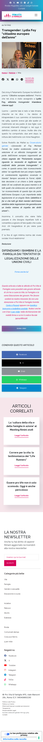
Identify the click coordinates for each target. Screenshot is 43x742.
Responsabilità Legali (9, 710)
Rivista (7, 6)
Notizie (12, 73)
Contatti (21, 9)
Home (4, 73)
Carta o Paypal (12, 305)
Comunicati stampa (11, 632)
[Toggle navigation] (36, 14)
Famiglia (7, 584)
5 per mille (15, 312)
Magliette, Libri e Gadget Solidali (24, 6)
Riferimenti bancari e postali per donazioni (16, 706)
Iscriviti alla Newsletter (29, 79)
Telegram (23, 388)
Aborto (7, 613)
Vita (19, 73)
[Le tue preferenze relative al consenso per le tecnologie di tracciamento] (39, 738)
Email (23, 371)
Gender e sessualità (11, 589)
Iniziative (7, 603)
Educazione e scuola (12, 594)
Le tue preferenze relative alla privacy (24, 734)
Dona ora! (21, 328)
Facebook (23, 355)
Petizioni (7, 608)
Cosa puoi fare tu (10, 637)
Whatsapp (23, 380)
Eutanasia (7, 618)
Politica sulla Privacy (8, 702)
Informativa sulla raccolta (14, 739)
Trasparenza (6, 708)
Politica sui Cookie (8, 704)
